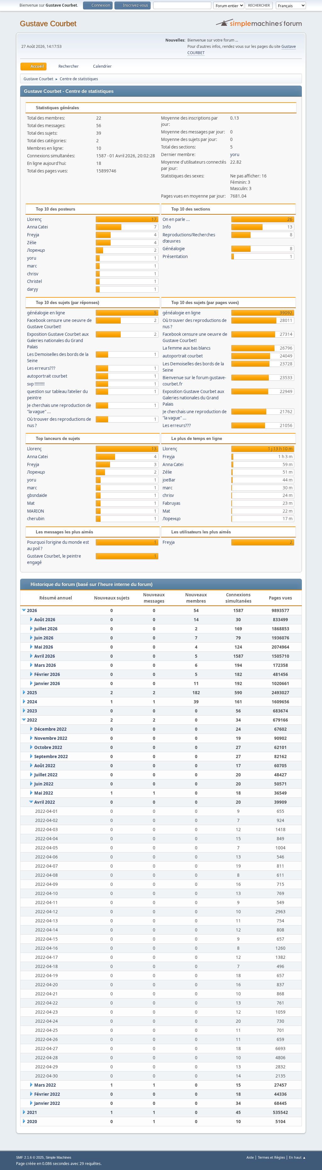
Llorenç (34, 219)
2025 (32, 692)
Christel (34, 281)
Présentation (175, 256)
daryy (32, 289)
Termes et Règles (271, 1157)
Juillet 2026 (46, 629)
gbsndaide (37, 495)
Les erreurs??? (41, 368)
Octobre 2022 (48, 747)
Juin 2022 (43, 784)
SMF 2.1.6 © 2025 (30, 1157)
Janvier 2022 (47, 1103)
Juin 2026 (43, 638)
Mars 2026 (45, 665)
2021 (32, 1112)
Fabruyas (171, 503)
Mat (31, 503)
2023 (32, 711)
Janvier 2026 (47, 683)
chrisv (32, 274)
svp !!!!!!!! (36, 384)
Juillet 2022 (46, 775)
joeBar (169, 480)
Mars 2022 (45, 1085)
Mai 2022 (43, 793)
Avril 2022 (44, 802)
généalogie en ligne (46, 313)
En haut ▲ (297, 1157)
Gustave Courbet (48, 23)
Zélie (31, 242)
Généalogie (174, 248)
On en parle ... (176, 219)
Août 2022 (44, 765)
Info (167, 227)
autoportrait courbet (47, 376)
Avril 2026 (44, 656)
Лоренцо (36, 250)
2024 (32, 702)
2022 (32, 720)
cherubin (35, 518)
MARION (35, 511)
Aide (250, 1157)
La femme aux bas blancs (186, 348)
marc (32, 266)
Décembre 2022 (50, 729)
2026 (32, 610)
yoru (234, 154)
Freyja (33, 235)
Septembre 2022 (51, 756)
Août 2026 (44, 619)
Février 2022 (47, 1094)
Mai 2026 (43, 647)
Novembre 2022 (50, 738)
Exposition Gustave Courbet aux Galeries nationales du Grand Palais (58, 340)
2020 (32, 1121)
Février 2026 (47, 674)
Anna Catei (37, 227)
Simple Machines (58, 1157)
